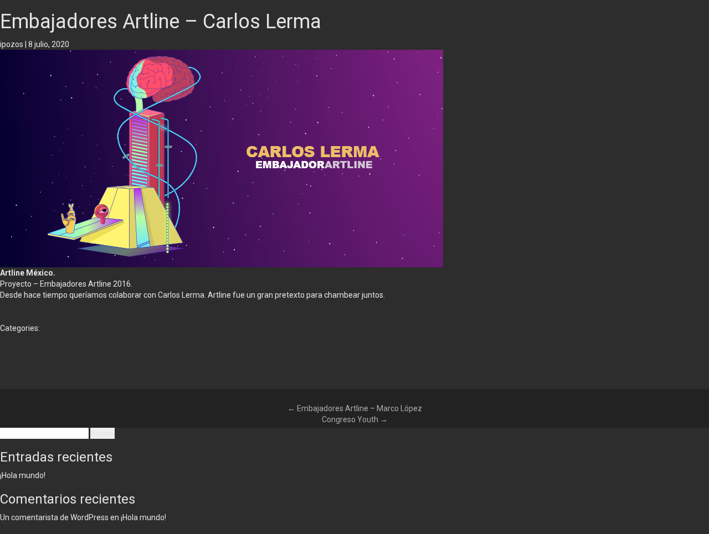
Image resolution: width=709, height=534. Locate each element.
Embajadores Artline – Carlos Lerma (160, 21)
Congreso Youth (355, 419)
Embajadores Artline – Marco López (354, 408)
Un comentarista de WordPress (54, 517)
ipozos (11, 44)
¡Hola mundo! (22, 475)
